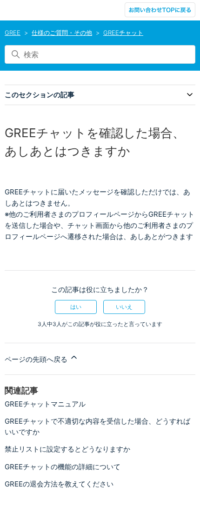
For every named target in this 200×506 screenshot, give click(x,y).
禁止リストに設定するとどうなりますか (67, 449)
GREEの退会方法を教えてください (59, 483)
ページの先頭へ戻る (37, 359)
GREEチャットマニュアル (45, 403)
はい (75, 306)
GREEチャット (123, 32)
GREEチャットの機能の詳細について (62, 466)
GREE (12, 32)
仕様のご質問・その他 (62, 32)
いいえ (124, 306)
